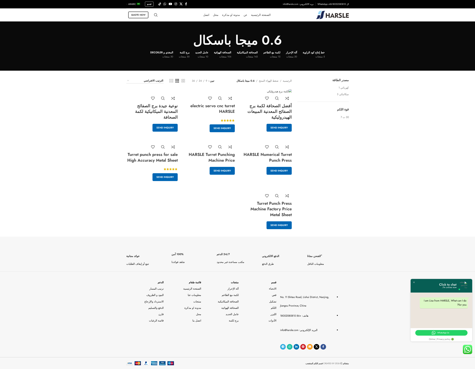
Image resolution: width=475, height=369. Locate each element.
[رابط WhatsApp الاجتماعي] (164, 4)
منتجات (235, 282)
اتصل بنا (196, 320)
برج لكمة (234, 320)
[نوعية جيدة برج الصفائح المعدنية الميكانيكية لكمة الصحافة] (152, 91)
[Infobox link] (328, 256)
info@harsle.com (290, 4)
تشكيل (272, 301)
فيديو (149, 3)
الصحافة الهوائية (230, 308)
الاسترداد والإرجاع (154, 301)
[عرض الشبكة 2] (183, 80)
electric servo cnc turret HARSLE (212, 108)
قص (274, 295)
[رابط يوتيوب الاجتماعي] (170, 4)
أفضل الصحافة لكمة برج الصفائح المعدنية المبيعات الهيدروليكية (269, 111)
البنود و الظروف (155, 295)
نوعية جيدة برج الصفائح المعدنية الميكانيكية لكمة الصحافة (156, 111)
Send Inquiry (279, 127)
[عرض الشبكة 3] (177, 80)
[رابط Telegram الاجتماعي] (283, 347)
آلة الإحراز (233, 289)
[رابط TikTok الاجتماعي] (159, 4)
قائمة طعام (195, 282)
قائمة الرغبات (156, 320)
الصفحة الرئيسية (192, 289)
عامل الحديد (232, 314)
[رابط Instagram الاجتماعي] (175, 4)
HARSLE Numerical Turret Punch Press (268, 157)
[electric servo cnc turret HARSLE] (209, 91)
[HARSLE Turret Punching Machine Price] (209, 140)
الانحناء (272, 289)
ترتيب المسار (156, 289)
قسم (273, 282)
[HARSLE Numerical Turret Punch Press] (266, 140)
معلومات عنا (194, 295)
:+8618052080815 (337, 4)
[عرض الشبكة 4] (171, 80)
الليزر (273, 314)
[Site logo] (332, 14)
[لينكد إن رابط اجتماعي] (296, 347)
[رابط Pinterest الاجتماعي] (303, 347)
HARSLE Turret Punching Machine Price (212, 157)
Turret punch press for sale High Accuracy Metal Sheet (152, 157)
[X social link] (181, 4)
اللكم (273, 308)
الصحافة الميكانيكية (228, 301)
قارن (161, 314)
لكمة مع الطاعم (230, 295)
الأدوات (272, 320)
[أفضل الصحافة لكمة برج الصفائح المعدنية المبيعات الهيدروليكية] (266, 91)
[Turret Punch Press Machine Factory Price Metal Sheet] (266, 189)
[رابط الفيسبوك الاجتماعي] (186, 4)
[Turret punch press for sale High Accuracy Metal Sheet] (152, 140)
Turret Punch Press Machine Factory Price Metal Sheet (271, 209)
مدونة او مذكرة (192, 308)
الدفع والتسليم (156, 308)
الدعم (161, 282)
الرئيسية (287, 81)
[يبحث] (156, 15)
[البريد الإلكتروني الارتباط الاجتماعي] (310, 347)
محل (198, 314)
